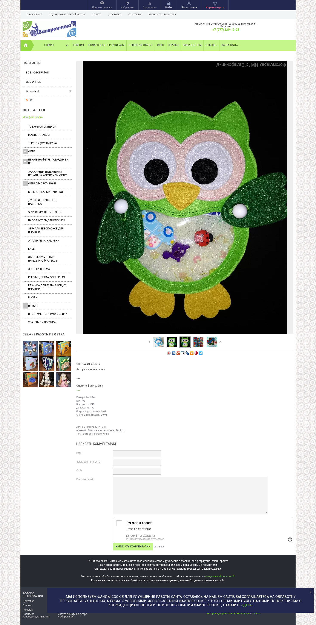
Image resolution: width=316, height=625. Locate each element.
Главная (78, 45)
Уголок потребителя (162, 14)
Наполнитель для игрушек (46, 220)
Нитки (32, 305)
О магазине (34, 14)
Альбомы (32, 90)
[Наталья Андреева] (30, 348)
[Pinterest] (196, 353)
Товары (49, 45)
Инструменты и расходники (47, 313)
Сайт (79, 470)
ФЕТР (31, 151)
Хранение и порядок (42, 322)
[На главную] (25, 45)
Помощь (211, 45)
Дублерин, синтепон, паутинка (42, 202)
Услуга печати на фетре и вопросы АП (72, 615)
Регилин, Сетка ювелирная (46, 277)
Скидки (173, 45)
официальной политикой (219, 576)
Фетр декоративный (42, 183)
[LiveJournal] (187, 353)
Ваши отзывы (192, 45)
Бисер (32, 248)
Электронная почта (88, 461)
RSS (30, 100)
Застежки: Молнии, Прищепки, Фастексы (43, 259)
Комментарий (84, 479)
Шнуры (33, 297)
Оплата (96, 14)
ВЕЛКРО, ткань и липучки (45, 191)
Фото (160, 45)
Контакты (134, 14)
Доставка (114, 14)
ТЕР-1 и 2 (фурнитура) (42, 143)
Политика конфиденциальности (36, 615)
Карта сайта (230, 45)
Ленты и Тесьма (39, 269)
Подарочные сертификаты (67, 14)
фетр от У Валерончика (96, 433)
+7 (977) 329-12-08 (225, 29)
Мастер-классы (39, 134)
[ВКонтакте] (174, 353)
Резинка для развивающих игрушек (47, 287)
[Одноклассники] (192, 353)
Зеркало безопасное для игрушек (46, 230)
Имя (78, 452)
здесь (246, 605)
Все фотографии (37, 72)
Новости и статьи (140, 45)
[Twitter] (201, 353)
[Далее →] (185, 333)
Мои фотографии (33, 117)
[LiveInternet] (183, 353)
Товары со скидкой (42, 126)
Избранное (33, 81)
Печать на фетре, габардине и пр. (48, 161)
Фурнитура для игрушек (45, 212)
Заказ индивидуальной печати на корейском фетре (47, 173)
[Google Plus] (178, 353)
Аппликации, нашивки (43, 240)
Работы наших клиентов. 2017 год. (106, 430)
